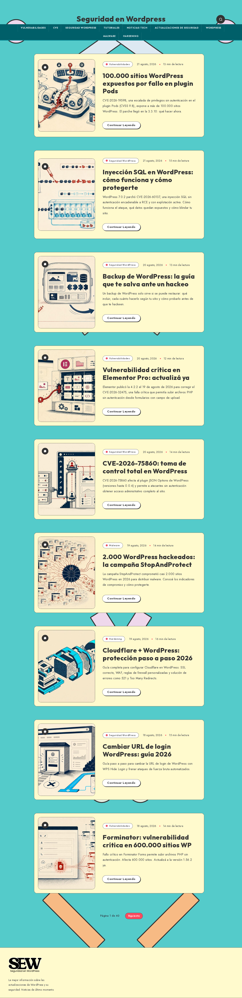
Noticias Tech (137, 28)
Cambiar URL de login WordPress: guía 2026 (137, 750)
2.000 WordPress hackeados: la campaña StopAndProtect (149, 561)
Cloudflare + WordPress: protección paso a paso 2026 (148, 654)
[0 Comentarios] (45, 67)
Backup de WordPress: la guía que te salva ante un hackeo (149, 280)
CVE (55, 28)
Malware (109, 36)
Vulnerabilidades (33, 28)
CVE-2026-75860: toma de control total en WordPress (145, 467)
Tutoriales (111, 28)
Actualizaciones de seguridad (177, 28)
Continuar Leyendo (121, 125)
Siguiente (134, 916)
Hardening (131, 36)
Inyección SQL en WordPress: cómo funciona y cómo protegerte (148, 180)
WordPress (213, 28)
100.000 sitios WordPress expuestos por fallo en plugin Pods (148, 83)
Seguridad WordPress (80, 28)
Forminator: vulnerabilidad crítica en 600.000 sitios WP (147, 841)
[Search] (220, 19)
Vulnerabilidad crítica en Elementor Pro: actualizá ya (146, 374)
